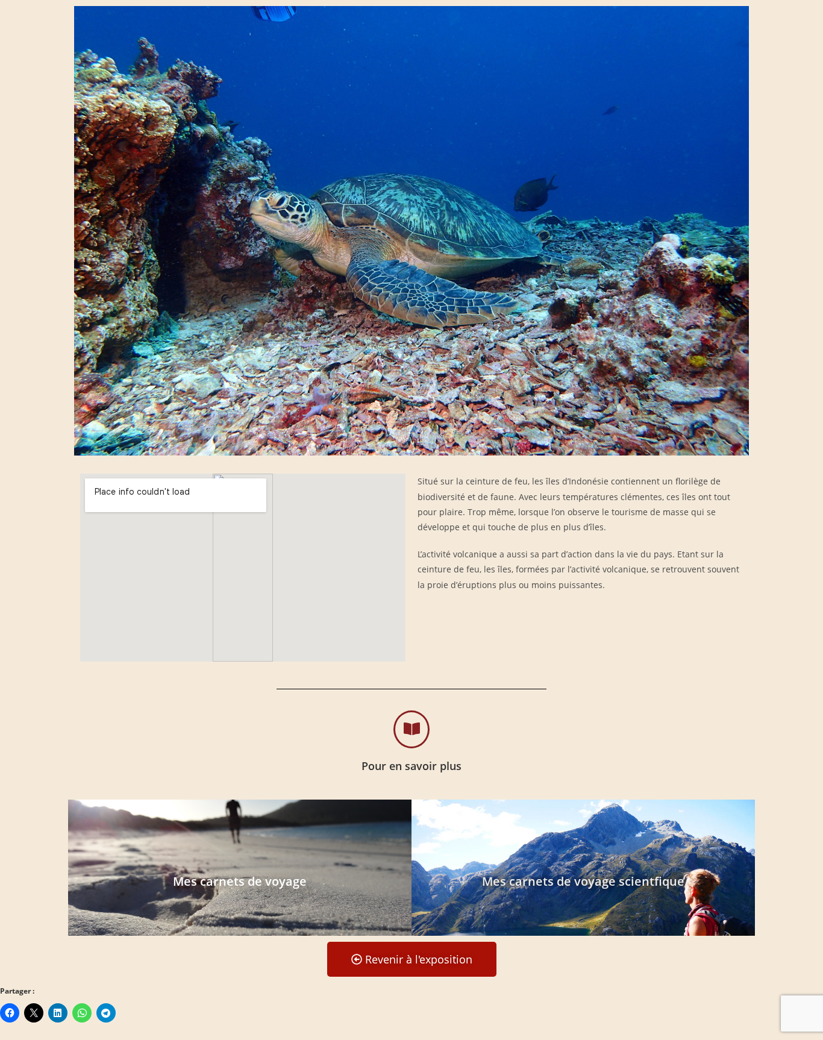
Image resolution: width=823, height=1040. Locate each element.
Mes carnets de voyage (240, 881)
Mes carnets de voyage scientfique (583, 881)
